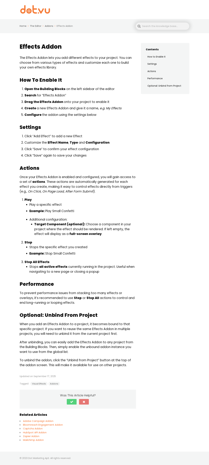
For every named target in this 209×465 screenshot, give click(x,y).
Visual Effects (39, 383)
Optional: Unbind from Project (164, 85)
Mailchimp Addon (33, 440)
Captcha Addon (33, 428)
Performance (155, 78)
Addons (54, 383)
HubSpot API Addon (35, 432)
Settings (152, 64)
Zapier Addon (31, 436)
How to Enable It (156, 56)
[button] (72, 402)
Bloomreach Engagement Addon (43, 424)
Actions (151, 71)
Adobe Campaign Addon (38, 421)
